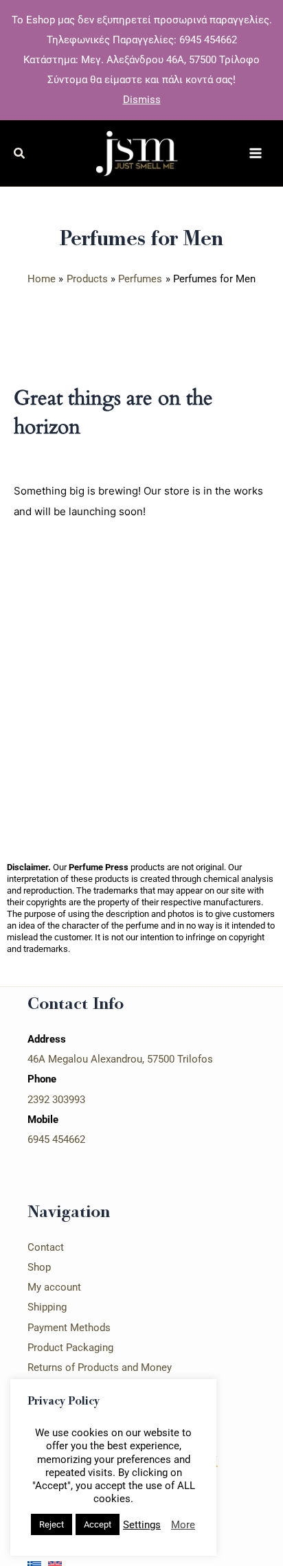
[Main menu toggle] (255, 153)
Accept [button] (97, 1524)
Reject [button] (51, 1524)
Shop (39, 1267)
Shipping (47, 1307)
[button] (20, 155)
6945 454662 (56, 1139)
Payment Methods (69, 1327)
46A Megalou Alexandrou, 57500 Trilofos (120, 1059)
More (183, 1525)
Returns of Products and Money (99, 1367)
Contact (45, 1247)
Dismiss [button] (142, 99)
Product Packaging (70, 1347)
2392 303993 (56, 1099)
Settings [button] (142, 1525)
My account (54, 1287)
